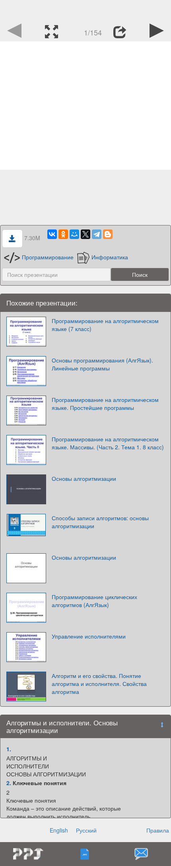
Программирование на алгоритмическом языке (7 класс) (105, 325)
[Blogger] (108, 234)
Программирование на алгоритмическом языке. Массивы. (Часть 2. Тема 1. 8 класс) (108, 443)
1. (8, 749)
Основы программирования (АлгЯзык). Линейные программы (102, 364)
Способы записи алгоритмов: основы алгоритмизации (100, 522)
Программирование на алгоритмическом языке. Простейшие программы (105, 403)
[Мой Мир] (74, 234)
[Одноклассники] (63, 234)
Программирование (48, 257)
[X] (85, 234)
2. (8, 783)
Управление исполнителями (89, 636)
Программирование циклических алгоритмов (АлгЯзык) (94, 601)
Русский (86, 830)
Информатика (109, 257)
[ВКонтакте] (52, 234)
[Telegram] (96, 234)
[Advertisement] (85, 10)
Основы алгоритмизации (84, 478)
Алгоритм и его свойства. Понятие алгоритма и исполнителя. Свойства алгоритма (99, 684)
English (59, 830)
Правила (157, 830)
